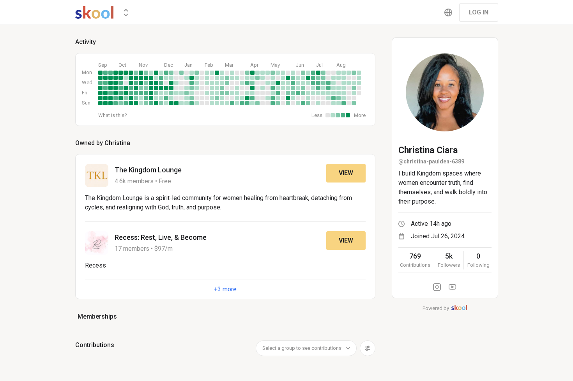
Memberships (97, 316)
